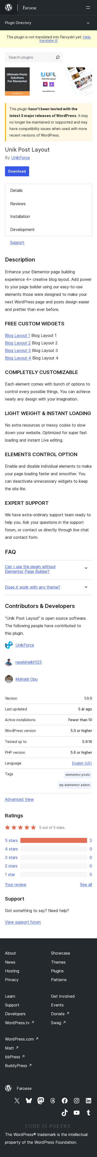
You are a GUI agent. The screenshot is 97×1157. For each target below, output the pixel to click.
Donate (60, 1013)
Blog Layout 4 (18, 357)
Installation (20, 216)
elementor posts (77, 775)
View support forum (23, 922)
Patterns (59, 979)
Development (22, 229)
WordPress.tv (20, 1022)
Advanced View (19, 799)
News (10, 962)
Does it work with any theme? (32, 587)
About (10, 953)
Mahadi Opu (26, 679)
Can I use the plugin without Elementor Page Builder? (30, 569)
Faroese (24, 1088)
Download (17, 171)
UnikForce (20, 157)
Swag (58, 1022)
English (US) (82, 763)
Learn (10, 996)
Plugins (57, 970)
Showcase (60, 953)
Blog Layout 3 (18, 350)
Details (16, 190)
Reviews (18, 203)
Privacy (12, 979)
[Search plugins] (58, 57)
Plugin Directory (18, 23)
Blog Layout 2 (18, 342)
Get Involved (63, 996)
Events (57, 1004)
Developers (15, 1013)
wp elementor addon (74, 785)
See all (86, 884)
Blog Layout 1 (17, 335)
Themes (58, 962)
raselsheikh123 (28, 662)
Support (17, 242)
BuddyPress (18, 1065)
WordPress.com (22, 1039)
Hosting (12, 970)
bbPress (15, 1056)
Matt (12, 1048)
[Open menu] (89, 7)
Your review (15, 884)
